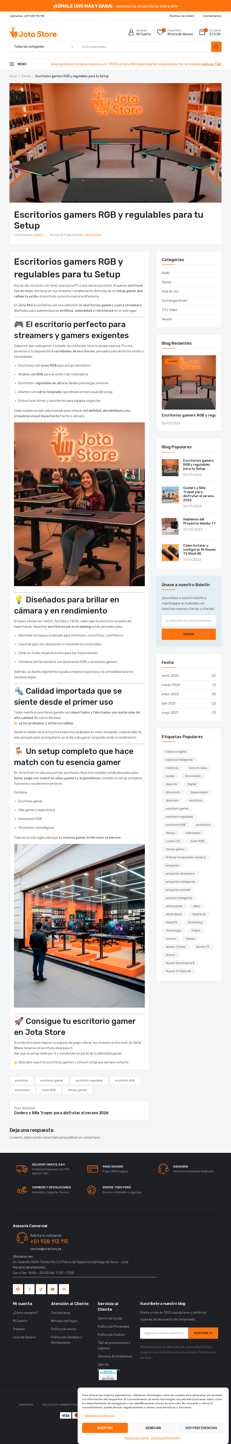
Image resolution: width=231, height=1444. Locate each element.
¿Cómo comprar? (25, 1313)
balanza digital (176, 751)
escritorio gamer (51, 1080)
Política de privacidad (179, 1352)
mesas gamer (77, 1090)
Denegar (153, 1428)
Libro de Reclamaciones (109, 1367)
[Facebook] (18, 1289)
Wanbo (191, 938)
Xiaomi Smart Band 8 (180, 963)
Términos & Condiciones (115, 1356)
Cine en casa (198, 768)
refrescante (174, 906)
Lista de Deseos (24, 1337)
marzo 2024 (171, 685)
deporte (171, 784)
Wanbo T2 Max (176, 946)
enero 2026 (170, 676)
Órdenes (19, 1329)
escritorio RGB (125, 1080)
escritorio (21, 1080)
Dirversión (173, 792)
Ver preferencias (201, 1428)
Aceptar (105, 1428)
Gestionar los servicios (99, 1415)
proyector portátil (178, 890)
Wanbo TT (202, 946)
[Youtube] (52, 1289)
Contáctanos (60, 1313)
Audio (166, 273)
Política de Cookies (137, 1437)
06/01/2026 (75, 235)
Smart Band (174, 914)
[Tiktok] (41, 1289)
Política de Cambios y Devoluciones (66, 1340)
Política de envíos (63, 1329)
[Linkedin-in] (64, 1289)
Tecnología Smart (175, 301)
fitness (170, 833)
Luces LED (173, 841)
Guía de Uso (170, 291)
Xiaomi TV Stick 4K (178, 971)
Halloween (193, 833)
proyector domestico (180, 873)
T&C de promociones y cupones (114, 1345)
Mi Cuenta (20, 1321)
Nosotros (26, 1404)
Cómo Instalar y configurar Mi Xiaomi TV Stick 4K (199, 550)
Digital (191, 784)
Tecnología (173, 930)
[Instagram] (29, 1289)
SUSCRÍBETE (203, 1333)
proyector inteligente (180, 881)
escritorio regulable (89, 1080)
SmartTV (172, 922)
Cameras (172, 768)
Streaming (195, 922)
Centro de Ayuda (110, 1318)
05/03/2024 (193, 529)
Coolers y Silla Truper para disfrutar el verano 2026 (198, 494)
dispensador (199, 792)
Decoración (193, 776)
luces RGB (49, 1090)
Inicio (13, 76)
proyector (173, 865)
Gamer (26, 76)
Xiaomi (170, 955)
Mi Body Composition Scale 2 (186, 857)
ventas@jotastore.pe (45, 1249)
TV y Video (169, 310)
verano (171, 938)
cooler (170, 776)
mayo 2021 (170, 713)
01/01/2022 (192, 560)
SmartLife (199, 914)
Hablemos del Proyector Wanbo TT (199, 521)
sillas (196, 906)
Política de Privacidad (165, 1437)
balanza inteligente (179, 759)
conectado (50, 1138)
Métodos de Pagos (64, 1321)
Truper (195, 930)
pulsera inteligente (179, 898)
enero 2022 (170, 694)
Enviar (188, 634)
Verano (167, 319)
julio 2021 (169, 703)
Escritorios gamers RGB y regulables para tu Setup (198, 465)
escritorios (22, 1090)
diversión (172, 800)
